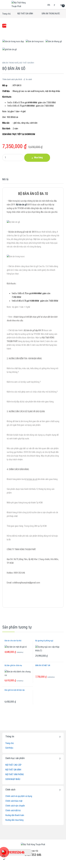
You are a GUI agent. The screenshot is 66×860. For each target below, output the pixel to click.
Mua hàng (38, 157)
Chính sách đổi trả (12, 810)
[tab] (5, 180)
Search (49, 4)
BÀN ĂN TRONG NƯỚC (51, 13)
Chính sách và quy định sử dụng (18, 796)
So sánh (29, 79)
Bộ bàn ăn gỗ (21, 204)
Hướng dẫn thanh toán (14, 815)
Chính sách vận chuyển (15, 805)
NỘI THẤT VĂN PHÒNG (14, 774)
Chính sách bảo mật (13, 801)
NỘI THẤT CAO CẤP (13, 765)
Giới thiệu (9, 748)
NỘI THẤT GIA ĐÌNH (25, 13)
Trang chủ (6, 13)
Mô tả (5, 179)
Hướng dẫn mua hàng (14, 820)
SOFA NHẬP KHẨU (12, 779)
